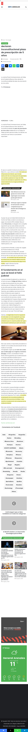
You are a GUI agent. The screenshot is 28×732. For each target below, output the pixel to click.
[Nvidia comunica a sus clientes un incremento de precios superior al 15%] (21, 544)
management (20, 468)
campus (10, 444)
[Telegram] (17, 65)
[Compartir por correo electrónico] (21, 65)
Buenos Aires (9, 441)
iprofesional (10, 461)
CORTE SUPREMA (10, 448)
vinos (14, 491)
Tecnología (8, 40)
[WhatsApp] (14, 65)
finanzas (9, 458)
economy (19, 451)
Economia (9, 451)
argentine (22, 434)
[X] (6, 65)
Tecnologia (19, 488)
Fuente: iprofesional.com (8, 423)
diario (21, 448)
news (19, 475)
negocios (10, 475)
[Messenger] (10, 65)
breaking (18, 438)
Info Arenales (5, 59)
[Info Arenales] (14, 7)
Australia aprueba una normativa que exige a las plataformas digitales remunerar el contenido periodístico (7, 575)
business (20, 441)
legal (10, 465)
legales (17, 465)
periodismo (10, 481)
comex (18, 444)
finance (19, 454)
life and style (8, 468)
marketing (7, 471)
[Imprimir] (2, 69)
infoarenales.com (8, 723)
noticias (19, 478)
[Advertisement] (14, 23)
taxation (19, 485)
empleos (10, 454)
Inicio (3, 40)
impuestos (18, 458)
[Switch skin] (26, 7)
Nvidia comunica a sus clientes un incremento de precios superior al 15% (20, 552)
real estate (10, 485)
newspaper (9, 478)
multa (23, 471)
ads (4, 434)
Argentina (12, 434)
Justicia (19, 461)
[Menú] (2, 7)
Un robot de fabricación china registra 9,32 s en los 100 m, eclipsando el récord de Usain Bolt (20, 573)
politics (19, 481)
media (16, 471)
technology (9, 488)
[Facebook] (2, 65)
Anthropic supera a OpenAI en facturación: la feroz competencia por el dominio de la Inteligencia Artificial (18, 206)
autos (9, 438)
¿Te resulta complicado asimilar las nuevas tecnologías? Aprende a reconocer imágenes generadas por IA (7, 553)
